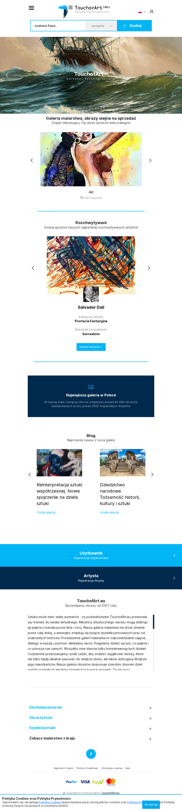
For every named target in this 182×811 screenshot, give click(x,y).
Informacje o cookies (112, 768)
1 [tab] (78, 108)
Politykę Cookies (50, 802)
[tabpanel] (91, 75)
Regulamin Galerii (63, 768)
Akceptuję (151, 804)
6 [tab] (92, 108)
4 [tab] (86, 108)
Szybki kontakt (42, 728)
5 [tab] (89, 108)
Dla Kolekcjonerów (45, 707)
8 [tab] (98, 108)
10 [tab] (104, 108)
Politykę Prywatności (140, 802)
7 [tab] (95, 108)
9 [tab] (101, 108)
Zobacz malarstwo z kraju (52, 738)
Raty (127, 768)
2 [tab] (80, 108)
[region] (91, 642)
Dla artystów (40, 718)
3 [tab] (83, 108)
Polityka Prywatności (87, 768)
